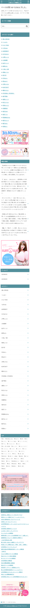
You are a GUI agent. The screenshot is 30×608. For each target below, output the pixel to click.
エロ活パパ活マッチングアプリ (9, 531)
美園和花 (5, 108)
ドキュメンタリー (23, 446)
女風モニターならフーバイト (9, 521)
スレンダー (15, 446)
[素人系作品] (6, 39)
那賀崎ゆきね (6, 117)
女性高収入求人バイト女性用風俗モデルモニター (14, 576)
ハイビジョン (5, 448)
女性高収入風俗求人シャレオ (9, 528)
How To (17, 438)
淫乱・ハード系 (25, 461)
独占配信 (14, 463)
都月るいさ (6, 120)
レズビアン (22, 451)
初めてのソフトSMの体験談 (8, 556)
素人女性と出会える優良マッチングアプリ (12, 542)
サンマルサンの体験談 (7, 533)
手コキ (8, 461)
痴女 (20, 463)
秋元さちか (6, 102)
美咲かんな (6, 105)
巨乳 (23, 458)
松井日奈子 (6, 87)
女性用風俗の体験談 (6, 560)
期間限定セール (16, 461)
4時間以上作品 (10, 438)
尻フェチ (17, 458)
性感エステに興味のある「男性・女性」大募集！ (14, 544)
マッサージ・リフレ (13, 451)
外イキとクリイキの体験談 (8, 558)
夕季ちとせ (6, 57)
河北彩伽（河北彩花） (9, 93)
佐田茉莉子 (6, 51)
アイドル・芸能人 (12, 441)
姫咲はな (5, 66)
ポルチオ (4, 451)
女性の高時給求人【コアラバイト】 (10, 519)
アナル (4, 443)
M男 (22, 438)
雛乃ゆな (5, 123)
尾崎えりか (6, 72)
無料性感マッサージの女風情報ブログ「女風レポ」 (15, 535)
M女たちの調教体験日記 (7, 574)
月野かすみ (6, 84)
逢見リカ (5, 114)
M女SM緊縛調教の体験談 (8, 563)
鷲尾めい (5, 126)
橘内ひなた (6, 90)
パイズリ (12, 448)
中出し (15, 453)
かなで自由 (6, 45)
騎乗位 (4, 468)
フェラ (25, 448)
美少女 (8, 466)
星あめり (5, 81)
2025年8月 (4, 279)
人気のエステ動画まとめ (14, 2)
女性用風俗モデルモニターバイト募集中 (12, 572)
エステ (18, 443)
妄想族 (21, 456)
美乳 (4, 466)
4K (3, 438)
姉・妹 (26, 456)
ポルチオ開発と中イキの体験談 (9, 553)
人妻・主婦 (21, 453)
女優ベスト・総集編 (13, 456)
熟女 (9, 463)
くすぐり (4, 441)
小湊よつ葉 (6, 69)
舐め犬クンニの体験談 (7, 565)
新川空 (4, 75)
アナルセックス (11, 443)
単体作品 (4, 456)
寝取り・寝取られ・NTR (8, 458)
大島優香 (5, 60)
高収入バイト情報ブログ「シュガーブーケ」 (13, 517)
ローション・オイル (7, 453)
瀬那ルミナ (6, 99)
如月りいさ (6, 63)
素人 (25, 463)
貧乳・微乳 (21, 466)
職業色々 (14, 466)
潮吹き (4, 463)
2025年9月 (4, 274)
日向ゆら (5, 78)
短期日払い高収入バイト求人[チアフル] (11, 515)
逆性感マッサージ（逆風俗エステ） (10, 567)
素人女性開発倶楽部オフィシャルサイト (12, 569)
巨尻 (4, 461)
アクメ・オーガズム (23, 441)
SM (26, 438)
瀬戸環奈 (5, 96)
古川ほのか (6, 54)
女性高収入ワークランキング (9, 547)
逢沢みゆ (5, 111)
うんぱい (5, 42)
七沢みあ (5, 48)
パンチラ (19, 448)
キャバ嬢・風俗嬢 (6, 446)
